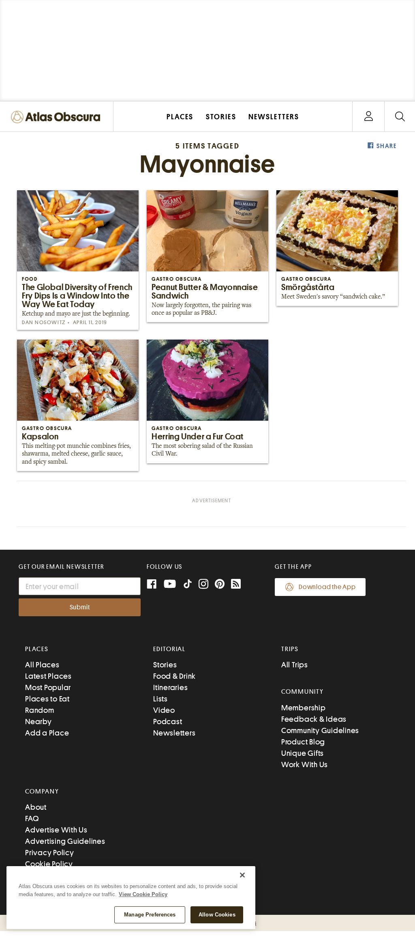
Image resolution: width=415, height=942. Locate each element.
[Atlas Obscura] (57, 117)
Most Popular (48, 687)
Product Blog (303, 742)
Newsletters (174, 733)
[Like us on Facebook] (151, 585)
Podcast (167, 721)
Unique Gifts (302, 753)
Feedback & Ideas (314, 719)
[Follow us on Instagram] (203, 585)
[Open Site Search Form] (400, 116)
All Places (42, 665)
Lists (160, 699)
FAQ (32, 818)
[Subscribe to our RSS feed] (236, 585)
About (36, 807)
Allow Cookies (217, 915)
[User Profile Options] (368, 116)
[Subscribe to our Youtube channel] (170, 585)
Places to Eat (47, 699)
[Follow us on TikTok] (187, 585)
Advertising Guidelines (65, 841)
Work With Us (304, 764)
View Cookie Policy (143, 894)
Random (39, 710)
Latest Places (48, 676)
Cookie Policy (49, 864)
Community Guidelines (320, 730)
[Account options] (368, 116)
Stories (165, 665)
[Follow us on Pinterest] (220, 585)
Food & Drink (174, 676)
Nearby (38, 721)
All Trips (294, 665)
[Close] (242, 875)
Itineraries (170, 687)
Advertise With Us (56, 830)
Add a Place (47, 733)
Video (164, 710)
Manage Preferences (149, 915)
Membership (303, 708)
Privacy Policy (49, 852)
